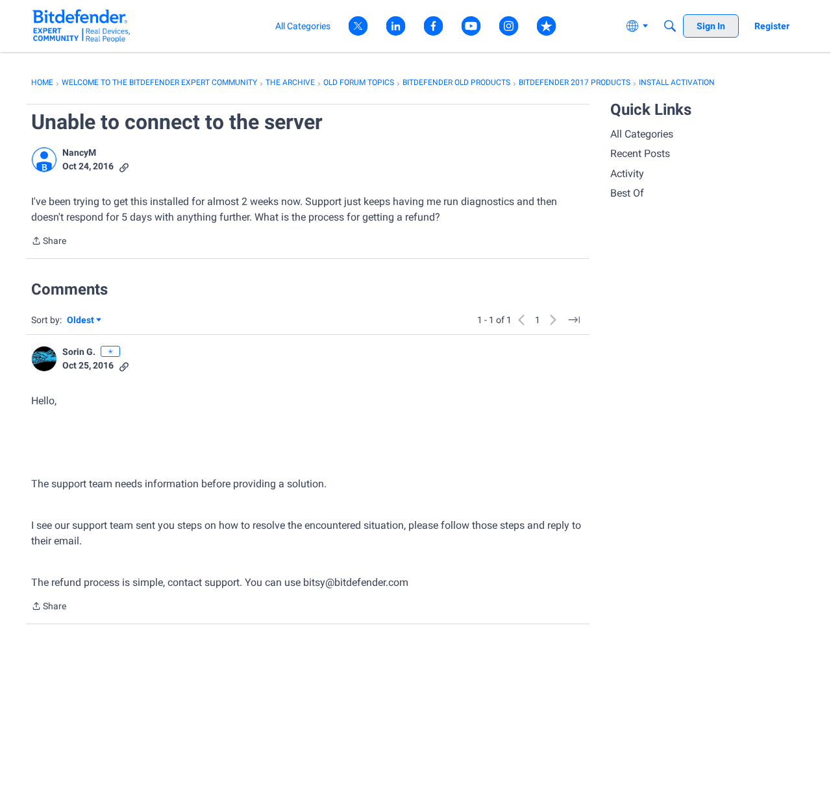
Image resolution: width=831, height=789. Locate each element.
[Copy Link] (124, 166)
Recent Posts (640, 153)
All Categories (641, 134)
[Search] (670, 26)
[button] (44, 160)
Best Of (627, 193)
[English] (81, 25)
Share (48, 242)
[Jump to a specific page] (574, 320)
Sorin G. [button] (78, 351)
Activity (627, 173)
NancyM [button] (79, 152)
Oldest (81, 321)
